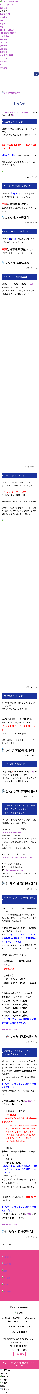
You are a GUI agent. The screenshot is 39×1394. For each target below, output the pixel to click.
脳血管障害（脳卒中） (9, 33)
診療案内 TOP (6, 14)
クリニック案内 (6, 5)
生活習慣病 (4, 36)
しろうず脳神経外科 (21, 1363)
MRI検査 (3, 17)
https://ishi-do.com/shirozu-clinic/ (17, 858)
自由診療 (3, 49)
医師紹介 (3, 8)
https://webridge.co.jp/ (16, 870)
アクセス (3, 58)
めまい (2, 27)
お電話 (28, 1100)
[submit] (36, 74)
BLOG (2, 65)
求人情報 (3, 68)
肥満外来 (3, 46)
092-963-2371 (21, 1346)
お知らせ (3, 61)
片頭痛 (2, 24)
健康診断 (3, 39)
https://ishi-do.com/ (12, 832)
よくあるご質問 (6, 55)
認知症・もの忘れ (7, 30)
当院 (32, 284)
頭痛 (2, 20)
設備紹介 (3, 52)
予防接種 (3, 42)
